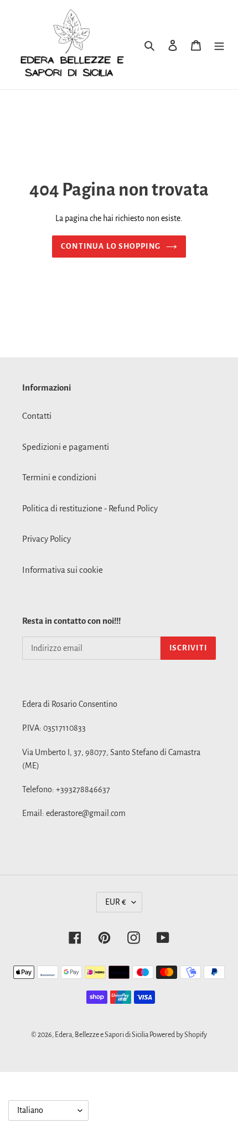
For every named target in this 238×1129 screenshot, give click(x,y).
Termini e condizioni (59, 477)
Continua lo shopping (111, 246)
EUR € (115, 901)
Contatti (36, 415)
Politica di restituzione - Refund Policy (90, 508)
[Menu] (219, 45)
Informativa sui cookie (62, 569)
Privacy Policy (46, 538)
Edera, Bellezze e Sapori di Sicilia (102, 1035)
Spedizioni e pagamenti (65, 446)
